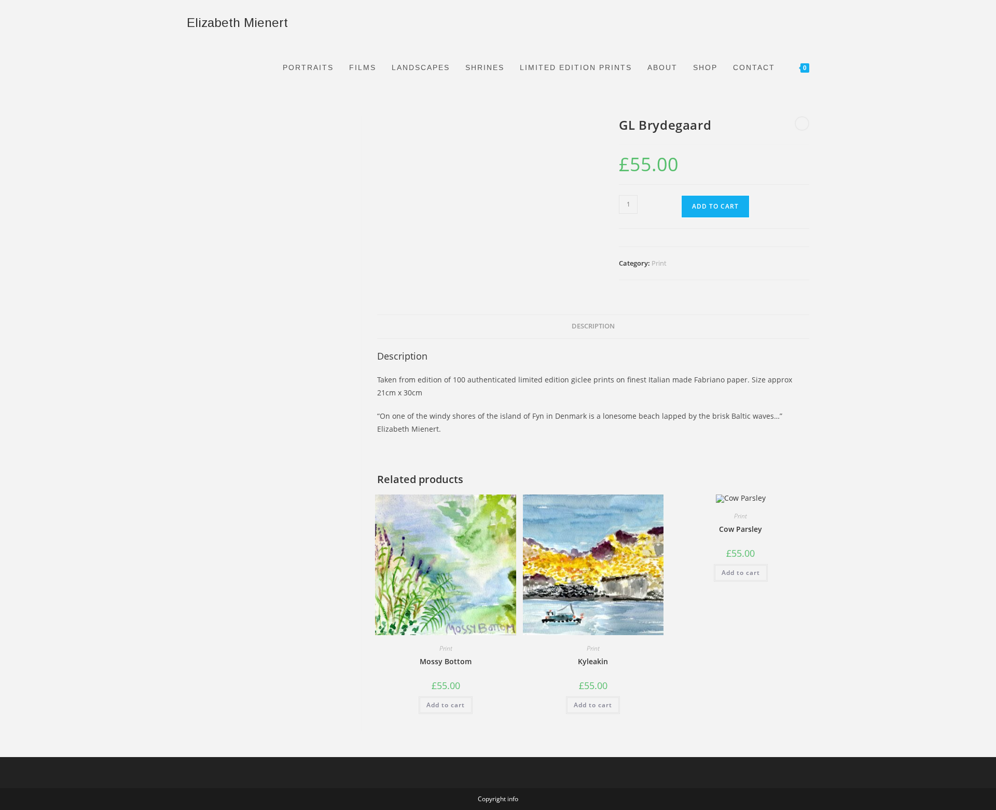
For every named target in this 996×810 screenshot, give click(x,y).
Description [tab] (593, 326)
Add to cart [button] (445, 705)
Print (659, 263)
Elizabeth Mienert (237, 23)
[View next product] (802, 123)
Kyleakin (593, 661)
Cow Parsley (740, 529)
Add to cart (715, 206)
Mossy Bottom (446, 661)
